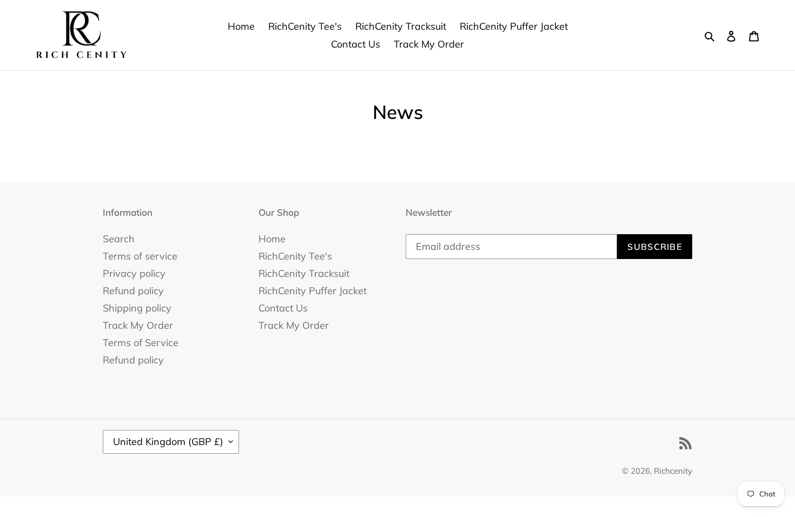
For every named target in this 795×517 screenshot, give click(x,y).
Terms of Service (140, 342)
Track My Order (138, 325)
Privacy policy (134, 273)
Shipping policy (137, 308)
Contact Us (283, 308)
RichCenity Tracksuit (304, 273)
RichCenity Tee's (295, 256)
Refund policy (133, 290)
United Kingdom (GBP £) (168, 441)
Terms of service (140, 256)
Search (119, 239)
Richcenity (673, 471)
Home (272, 239)
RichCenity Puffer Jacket (313, 290)
